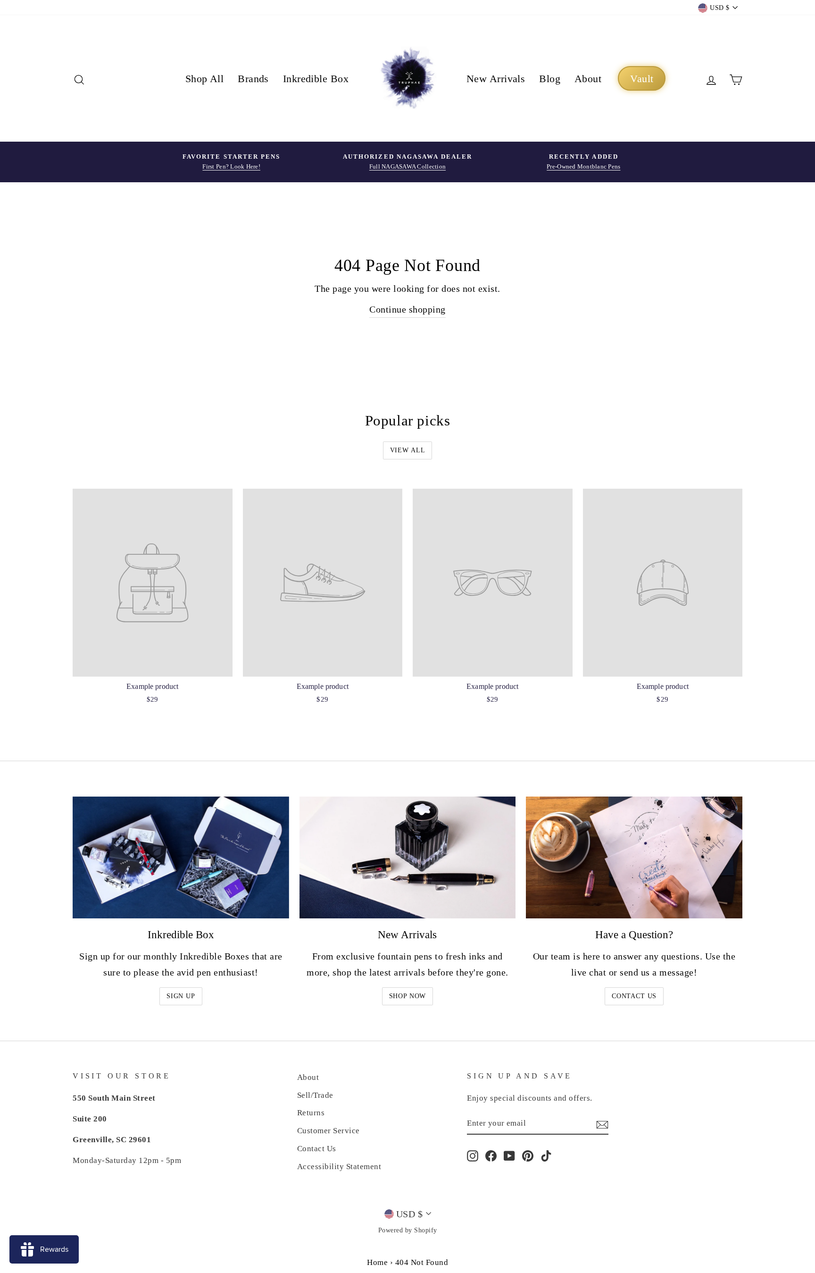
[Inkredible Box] (181, 857)
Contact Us (634, 996)
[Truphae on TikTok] (546, 1155)
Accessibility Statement (339, 1166)
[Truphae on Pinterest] (527, 1155)
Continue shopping (407, 309)
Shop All (204, 79)
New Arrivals (495, 79)
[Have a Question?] (634, 857)
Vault (641, 79)
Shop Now (407, 996)
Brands (253, 79)
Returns (311, 1112)
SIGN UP (180, 996)
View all (407, 450)
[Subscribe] (602, 1124)
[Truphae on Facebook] (491, 1155)
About (587, 79)
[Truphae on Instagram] (472, 1155)
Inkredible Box (316, 79)
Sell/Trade (315, 1095)
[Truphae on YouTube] (509, 1155)
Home (377, 1262)
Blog (549, 79)
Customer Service (328, 1130)
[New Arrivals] (407, 857)
